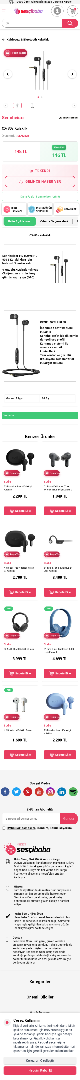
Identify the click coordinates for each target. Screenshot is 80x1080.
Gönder (68, 819)
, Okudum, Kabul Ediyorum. (40, 828)
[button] (38, 97)
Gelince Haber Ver (43, 182)
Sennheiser (13, 117)
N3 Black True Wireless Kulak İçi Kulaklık (19, 569)
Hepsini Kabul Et (40, 1070)
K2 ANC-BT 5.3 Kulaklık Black (19, 649)
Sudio (7, 481)
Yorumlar (9, 415)
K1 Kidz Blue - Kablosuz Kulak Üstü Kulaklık (59, 650)
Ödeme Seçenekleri (54, 221)
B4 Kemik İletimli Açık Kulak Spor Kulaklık (58, 569)
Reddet (43, 1042)
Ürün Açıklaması (19, 221)
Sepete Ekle (23, 510)
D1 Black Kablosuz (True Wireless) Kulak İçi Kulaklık (58, 488)
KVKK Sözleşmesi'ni (21, 828)
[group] (40, 70)
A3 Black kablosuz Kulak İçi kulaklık (18, 488)
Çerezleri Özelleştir (40, 1060)
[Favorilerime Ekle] (33, 475)
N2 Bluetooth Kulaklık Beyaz (18, 730)
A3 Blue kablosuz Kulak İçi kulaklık (57, 732)
